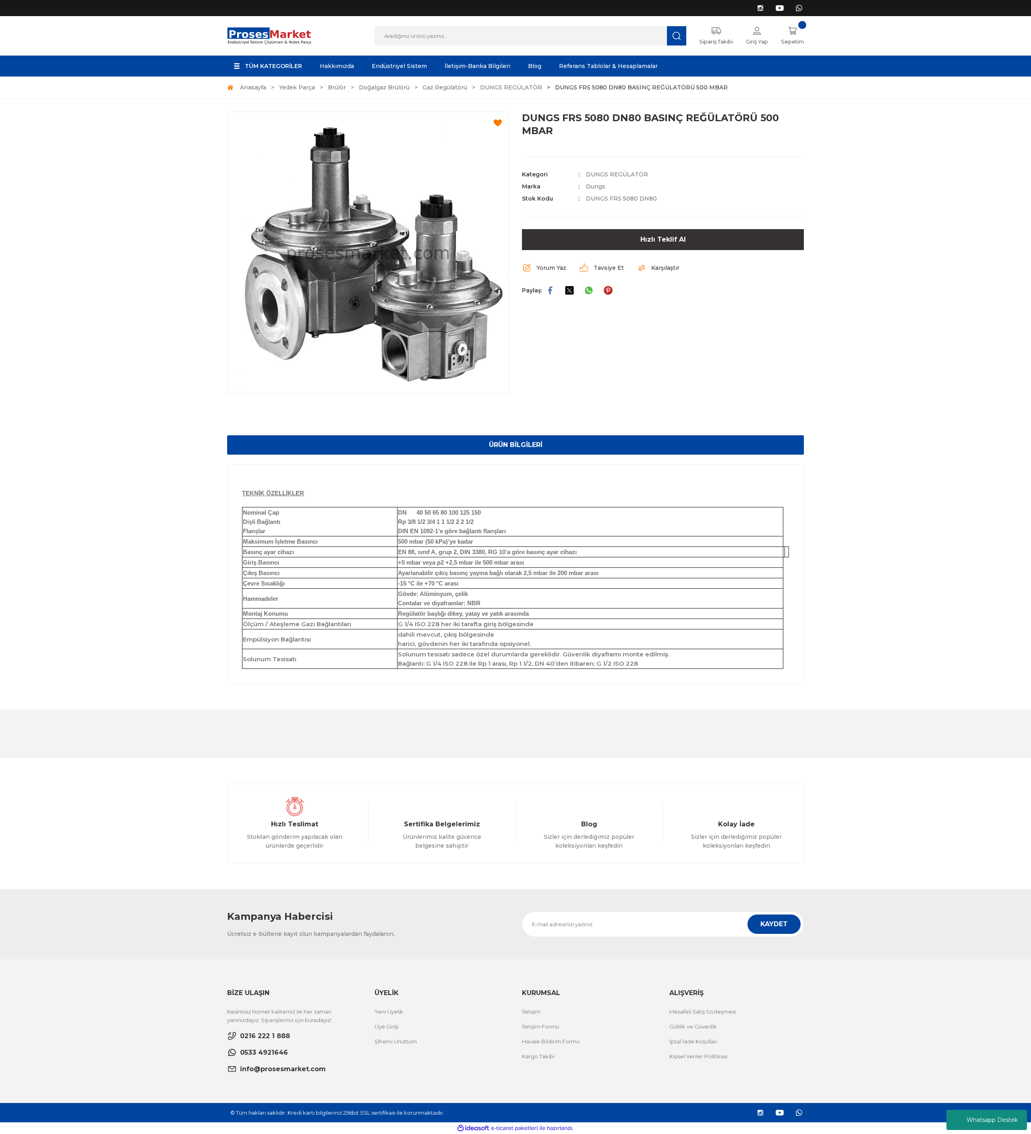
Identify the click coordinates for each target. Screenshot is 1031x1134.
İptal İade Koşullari (693, 1041)
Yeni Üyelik (389, 1011)
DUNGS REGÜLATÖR (617, 174)
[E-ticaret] (514, 1128)
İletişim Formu (540, 1026)
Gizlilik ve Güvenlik (693, 1026)
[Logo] (269, 35)
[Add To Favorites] (498, 123)
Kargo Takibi (538, 1056)
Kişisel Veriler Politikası (698, 1056)
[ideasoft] (473, 1128)
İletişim (531, 1011)
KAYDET (774, 924)
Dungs (595, 186)
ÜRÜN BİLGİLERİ (515, 445)
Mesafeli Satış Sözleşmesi (702, 1011)
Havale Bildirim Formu (551, 1041)
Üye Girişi (386, 1026)
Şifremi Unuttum (396, 1041)
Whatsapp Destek (992, 1120)
